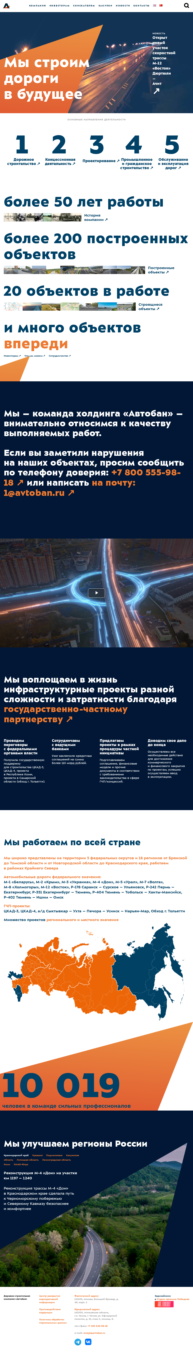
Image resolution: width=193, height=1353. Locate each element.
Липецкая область (28, 1160)
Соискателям (84, 6)
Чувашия (37, 1155)
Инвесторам (60, 6)
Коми (7, 1164)
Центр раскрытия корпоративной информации (49, 1299)
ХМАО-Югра (21, 1164)
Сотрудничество (58, 356)
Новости (123, 6)
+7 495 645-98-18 (97, 1326)
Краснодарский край (16, 1155)
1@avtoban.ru (34, 493)
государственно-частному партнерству (66, 714)
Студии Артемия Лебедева (173, 1299)
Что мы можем (34, 356)
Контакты (141, 6)
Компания (37, 6)
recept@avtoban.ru (94, 1333)
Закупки (106, 6)
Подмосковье (54, 1155)
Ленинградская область (56, 1160)
